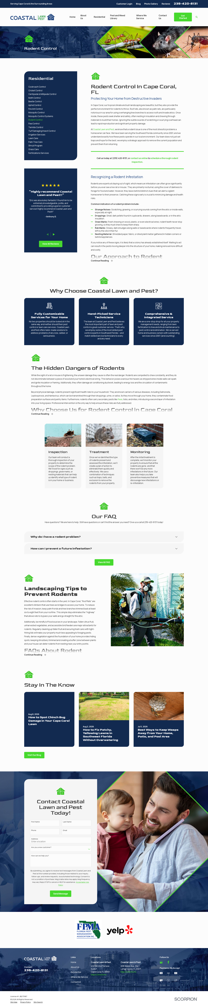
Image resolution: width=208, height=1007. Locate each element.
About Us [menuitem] (83, 17)
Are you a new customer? (41, 847)
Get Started (183, 16)
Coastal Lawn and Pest (103, 129)
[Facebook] (168, 962)
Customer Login (124, 3)
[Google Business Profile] (161, 962)
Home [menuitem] (72, 17)
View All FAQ (104, 562)
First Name (35, 822)
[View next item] (54, 234)
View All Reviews (50, 243)
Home (73, 962)
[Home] (32, 17)
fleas (120, 399)
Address (34, 839)
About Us (75, 967)
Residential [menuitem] (99, 17)
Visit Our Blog (34, 755)
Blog (138, 3)
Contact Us (76, 982)
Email (65, 830)
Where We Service (79, 977)
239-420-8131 (186, 4)
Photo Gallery (151, 3)
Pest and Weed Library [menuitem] (117, 17)
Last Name (67, 822)
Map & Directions (99, 974)
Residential (76, 972)
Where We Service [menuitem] (141, 17)
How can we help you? (40, 856)
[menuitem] (50, 87)
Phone (33, 830)
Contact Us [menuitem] (163, 17)
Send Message (60, 893)
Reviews (166, 3)
